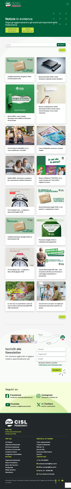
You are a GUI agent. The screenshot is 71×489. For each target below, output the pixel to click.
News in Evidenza (11, 462)
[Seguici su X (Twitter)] (39, 405)
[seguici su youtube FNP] (63, 480)
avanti (62, 50)
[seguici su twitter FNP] (56, 482)
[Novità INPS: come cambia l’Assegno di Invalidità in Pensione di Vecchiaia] (20, 98)
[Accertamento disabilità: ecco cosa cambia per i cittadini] (20, 135)
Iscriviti (39, 454)
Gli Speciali (9, 467)
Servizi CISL (41, 449)
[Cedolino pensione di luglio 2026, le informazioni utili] (20, 226)
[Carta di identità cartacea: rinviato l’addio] (51, 135)
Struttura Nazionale (12, 447)
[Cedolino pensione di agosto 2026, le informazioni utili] (20, 65)
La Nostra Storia (11, 452)
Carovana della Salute (44, 452)
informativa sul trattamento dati (50, 365)
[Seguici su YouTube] (8, 405)
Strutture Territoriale (12, 449)
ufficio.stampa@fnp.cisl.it (47, 467)
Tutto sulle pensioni (43, 442)
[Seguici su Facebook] (8, 396)
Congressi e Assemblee (13, 454)
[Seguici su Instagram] (39, 396)
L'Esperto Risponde (43, 444)
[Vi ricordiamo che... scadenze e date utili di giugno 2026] (20, 257)
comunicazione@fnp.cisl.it (47, 464)
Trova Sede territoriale (46, 474)
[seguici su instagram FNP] (59, 480)
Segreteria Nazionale (12, 444)
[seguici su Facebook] (56, 480)
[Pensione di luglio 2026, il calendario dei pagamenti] (51, 227)
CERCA (62, 45)
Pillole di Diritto (10, 470)
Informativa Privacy (10, 480)
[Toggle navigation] (67, 4)
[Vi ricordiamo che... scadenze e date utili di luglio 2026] (20, 197)
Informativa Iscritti (34, 480)
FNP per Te (40, 447)
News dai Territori (11, 465)
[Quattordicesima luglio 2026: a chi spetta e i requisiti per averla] (51, 196)
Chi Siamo (8, 442)
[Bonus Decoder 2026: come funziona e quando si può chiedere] (51, 65)
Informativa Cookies (23, 480)
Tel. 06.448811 (43, 460)
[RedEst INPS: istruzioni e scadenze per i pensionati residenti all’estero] (20, 165)
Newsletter (9, 472)
